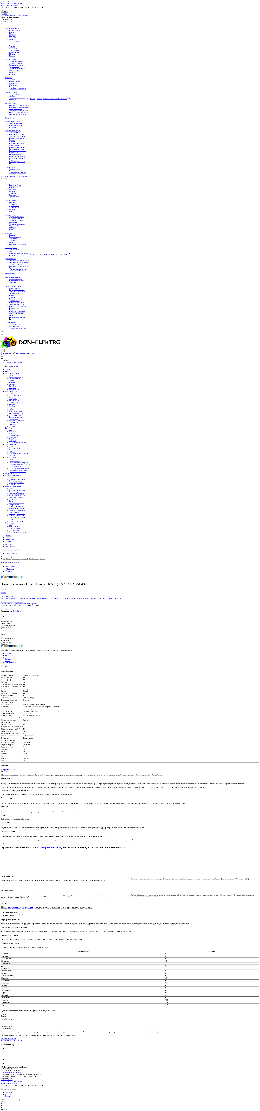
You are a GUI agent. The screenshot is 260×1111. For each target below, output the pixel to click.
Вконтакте (11, 566)
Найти (3, 1102)
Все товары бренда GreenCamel (11, 1040)
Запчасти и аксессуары (17, 490)
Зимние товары (14, 526)
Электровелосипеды (16, 377)
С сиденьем (10, 604)
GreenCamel (17, 611)
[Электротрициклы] (17, 58)
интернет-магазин (20, 907)
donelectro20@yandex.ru (11, 562)
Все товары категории (8, 1039)
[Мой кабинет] (2, 332)
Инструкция (5, 770)
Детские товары (14, 461)
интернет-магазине (50, 847)
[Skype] (19, 577)
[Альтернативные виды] (17, 120)
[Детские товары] (17, 101)
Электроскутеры (14, 448)
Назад (11, 375)
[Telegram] (22, 577)
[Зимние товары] (17, 165)
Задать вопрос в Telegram (9, 5)
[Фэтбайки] (17, 76)
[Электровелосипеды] (17, 27)
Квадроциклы (74, 598)
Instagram (10, 569)
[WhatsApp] (16, 577)
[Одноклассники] (5, 577)
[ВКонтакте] (2, 577)
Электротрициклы (15, 411)
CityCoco (33, 604)
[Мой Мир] (7, 577)
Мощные (27, 604)
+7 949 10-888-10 (6, 2)
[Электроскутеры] (17, 91)
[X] (10, 577)
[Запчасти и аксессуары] (17, 129)
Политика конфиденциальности (12, 1072)
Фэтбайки (12, 431)
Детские (3, 604)
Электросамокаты (15, 395)
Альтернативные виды (17, 479)
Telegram (10, 571)
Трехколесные (19, 604)
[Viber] (13, 577)
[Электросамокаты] (17, 43)
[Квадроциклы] (17, 116)
